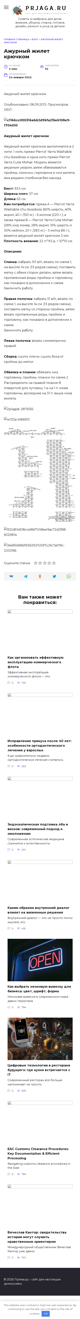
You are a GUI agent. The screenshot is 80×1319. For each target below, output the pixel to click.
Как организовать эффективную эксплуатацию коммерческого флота (35, 662)
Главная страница (16, 39)
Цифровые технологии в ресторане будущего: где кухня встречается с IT (39, 1070)
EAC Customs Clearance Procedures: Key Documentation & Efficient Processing (38, 1153)
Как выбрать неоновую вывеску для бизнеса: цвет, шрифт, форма (39, 989)
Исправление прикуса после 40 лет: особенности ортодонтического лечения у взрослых (39, 745)
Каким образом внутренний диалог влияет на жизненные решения (39, 910)
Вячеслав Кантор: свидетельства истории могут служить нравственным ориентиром (37, 1236)
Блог (35, 39)
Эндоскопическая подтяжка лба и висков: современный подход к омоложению (38, 829)
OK (46, 1313)
